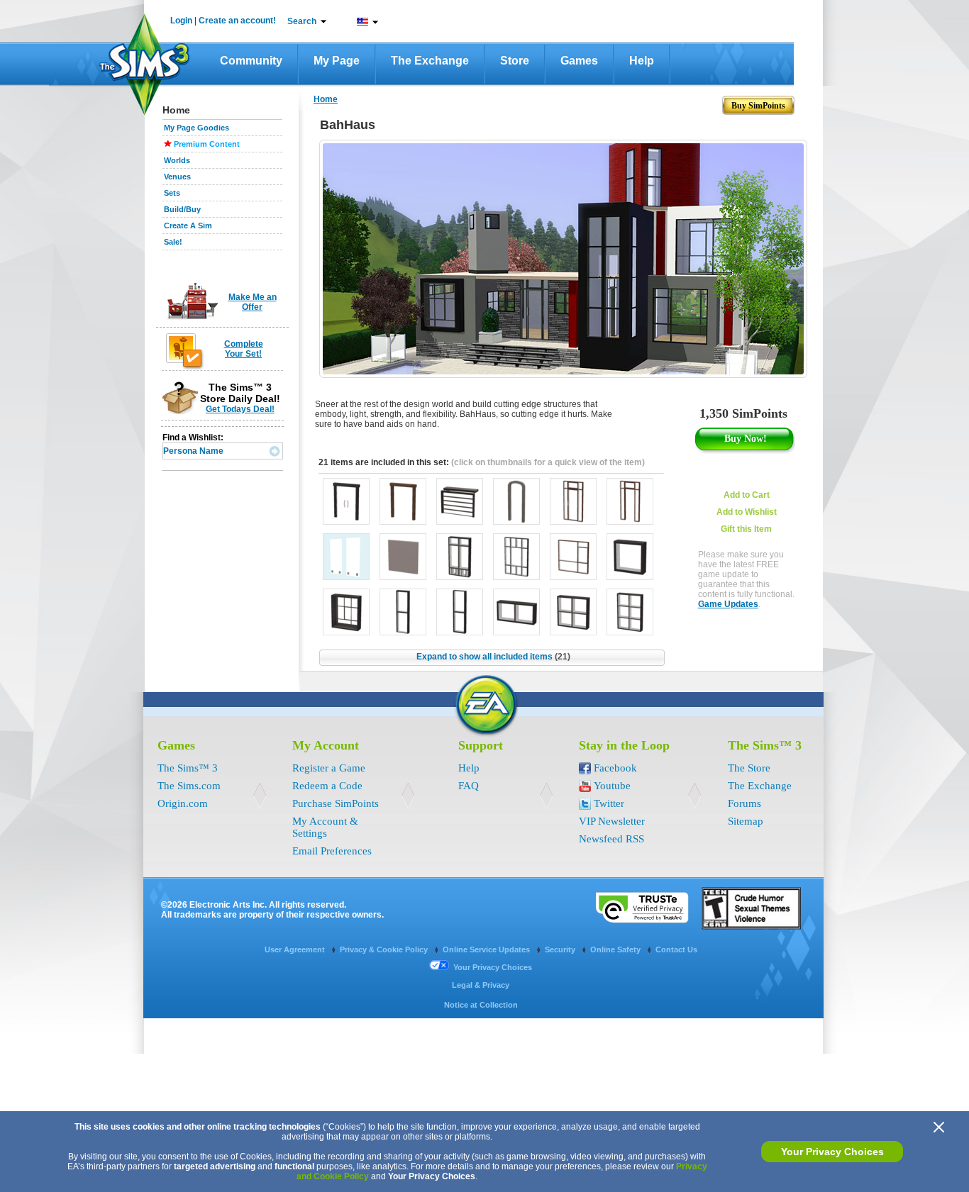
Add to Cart (747, 495)
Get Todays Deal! (240, 409)
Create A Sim (188, 225)
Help (641, 61)
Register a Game (328, 768)
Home (326, 99)
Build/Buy (182, 209)
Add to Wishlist (746, 512)
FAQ (468, 785)
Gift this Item (746, 529)
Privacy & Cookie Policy (385, 949)
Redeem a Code (327, 785)
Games (579, 61)
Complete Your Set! (243, 349)
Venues (177, 176)
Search (301, 21)
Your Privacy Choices (832, 1151)
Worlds (177, 160)
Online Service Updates (487, 949)
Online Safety (616, 949)
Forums (744, 803)
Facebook (615, 768)
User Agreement (296, 949)
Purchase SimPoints (335, 803)
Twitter (609, 803)
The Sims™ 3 (187, 768)
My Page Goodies (196, 127)
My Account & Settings (325, 827)
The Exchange (430, 61)
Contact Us (676, 949)
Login (181, 21)
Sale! (173, 242)
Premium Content (207, 144)
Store (514, 61)
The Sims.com (189, 785)
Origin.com (182, 803)
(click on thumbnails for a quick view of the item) (548, 462)
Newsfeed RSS (611, 839)
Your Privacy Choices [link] (492, 967)
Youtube (612, 785)
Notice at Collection (481, 1005)
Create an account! (237, 21)
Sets (172, 193)
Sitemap (745, 821)
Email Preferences (332, 851)
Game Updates (728, 604)
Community (251, 61)
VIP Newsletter (612, 821)
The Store (749, 768)
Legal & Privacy (480, 985)
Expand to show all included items (493, 657)
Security (561, 949)
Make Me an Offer (252, 302)
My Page (337, 61)
